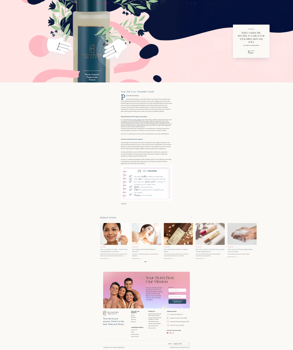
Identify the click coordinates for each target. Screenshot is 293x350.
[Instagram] (170, 333)
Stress (128, 122)
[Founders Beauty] (102, 3)
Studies (157, 101)
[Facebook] (167, 333)
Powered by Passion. (185, 347)
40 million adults (136, 119)
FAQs (132, 332)
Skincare (133, 319)
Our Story (146, 3)
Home (132, 315)
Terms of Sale (134, 336)
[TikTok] (173, 333)
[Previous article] (187, 217)
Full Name (170, 287)
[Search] (187, 4)
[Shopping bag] (195, 4)
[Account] (191, 4)
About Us (133, 321)
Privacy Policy (135, 334)
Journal (156, 3)
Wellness (133, 317)
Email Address (171, 293)
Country (170, 343)
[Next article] (191, 217)
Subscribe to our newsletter (177, 301)
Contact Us (134, 330)
